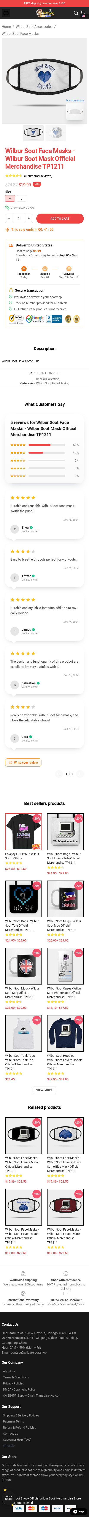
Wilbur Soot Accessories (34, 27)
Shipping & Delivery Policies (21, 1415)
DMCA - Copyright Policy (19, 1389)
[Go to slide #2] (55, 133)
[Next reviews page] (80, 774)
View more (44, 1090)
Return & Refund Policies (19, 1427)
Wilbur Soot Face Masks (20, 34)
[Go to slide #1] (33, 133)
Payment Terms (13, 1421)
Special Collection (47, 379)
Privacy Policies (13, 1383)
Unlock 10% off (9, 1498)
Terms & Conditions (16, 1377)
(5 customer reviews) (38, 176)
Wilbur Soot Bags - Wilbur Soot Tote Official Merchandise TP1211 (22, 925)
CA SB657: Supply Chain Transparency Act (31, 1395)
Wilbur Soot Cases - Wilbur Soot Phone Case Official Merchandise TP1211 (64, 993)
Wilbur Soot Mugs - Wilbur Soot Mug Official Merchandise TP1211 (64, 925)
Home (6, 27)
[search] (76, 13)
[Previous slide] (8, 80)
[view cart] (83, 13)
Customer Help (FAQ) (17, 1439)
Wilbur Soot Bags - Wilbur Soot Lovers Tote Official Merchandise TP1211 (64, 858)
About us (9, 1371)
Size (8, 191)
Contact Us (10, 1433)
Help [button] (81, 1511)
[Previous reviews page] (59, 774)
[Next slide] (80, 80)
